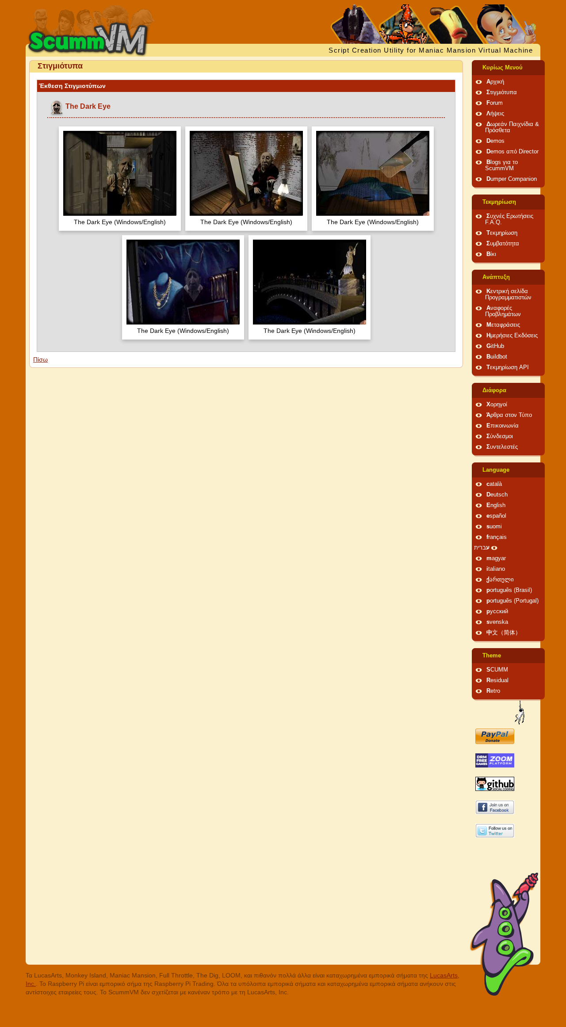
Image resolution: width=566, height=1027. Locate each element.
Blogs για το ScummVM (501, 165)
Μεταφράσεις (503, 325)
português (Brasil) (509, 590)
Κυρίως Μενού (502, 68)
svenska (497, 622)
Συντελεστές (502, 447)
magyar (496, 558)
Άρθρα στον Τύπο (509, 415)
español (496, 516)
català (494, 484)
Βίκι (491, 254)
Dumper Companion (511, 179)
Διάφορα (494, 390)
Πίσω (40, 359)
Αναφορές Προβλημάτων (503, 311)
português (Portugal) (512, 601)
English (495, 505)
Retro (493, 691)
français (496, 537)
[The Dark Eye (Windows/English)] (119, 174)
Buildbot (496, 357)
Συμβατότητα (502, 244)
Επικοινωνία (502, 426)
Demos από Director (512, 152)
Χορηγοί (496, 404)
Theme (491, 656)
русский (497, 611)
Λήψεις (495, 114)
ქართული (500, 579)
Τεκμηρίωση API (507, 367)
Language (495, 470)
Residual (497, 680)
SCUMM (497, 670)
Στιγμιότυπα (501, 92)
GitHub (495, 346)
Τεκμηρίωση (499, 202)
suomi (494, 526)
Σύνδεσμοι (499, 436)
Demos (495, 141)
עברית (482, 548)
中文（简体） (503, 633)
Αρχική (495, 82)
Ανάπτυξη (496, 277)
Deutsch (497, 495)
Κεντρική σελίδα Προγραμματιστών (508, 294)
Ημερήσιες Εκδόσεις (512, 335)
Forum (494, 103)
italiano (495, 569)
